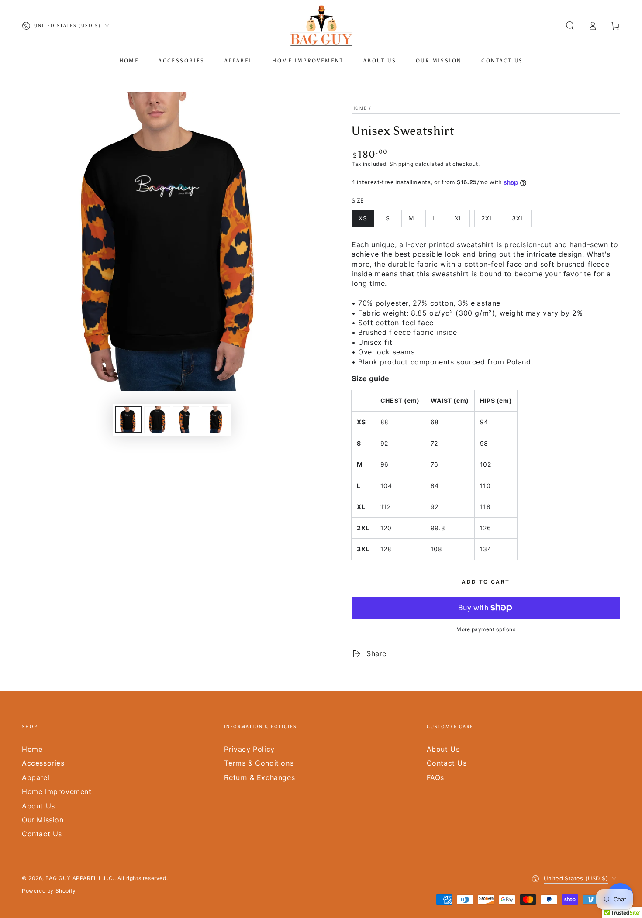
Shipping (402, 164)
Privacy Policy (249, 749)
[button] (570, 25)
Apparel (35, 777)
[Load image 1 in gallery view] (128, 419)
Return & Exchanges (259, 777)
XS (363, 218)
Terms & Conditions (258, 763)
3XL (518, 218)
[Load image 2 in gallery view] (157, 419)
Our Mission (43, 819)
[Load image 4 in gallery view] (215, 419)
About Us (38, 805)
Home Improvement (57, 791)
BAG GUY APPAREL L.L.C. (79, 878)
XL (459, 218)
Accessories (43, 763)
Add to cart (486, 581)
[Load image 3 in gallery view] (186, 419)
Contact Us (42, 833)
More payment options (485, 629)
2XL (487, 218)
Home (359, 107)
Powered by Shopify (49, 890)
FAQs (435, 777)
